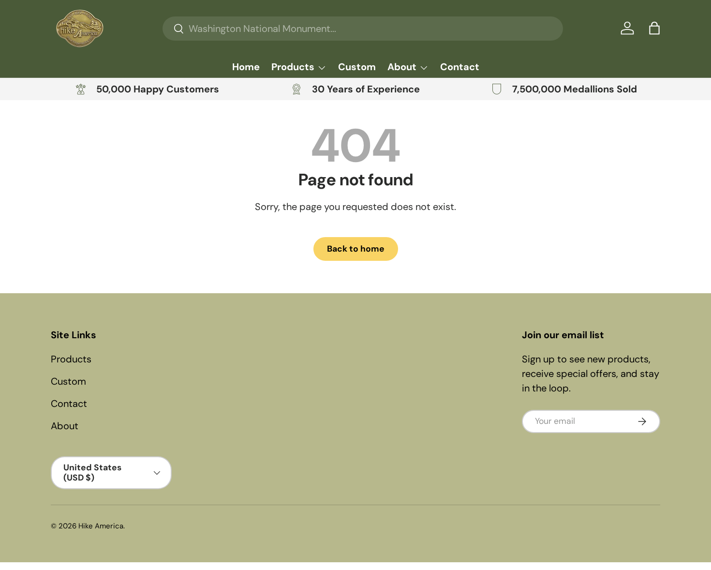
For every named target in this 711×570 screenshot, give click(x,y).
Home (246, 66)
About (401, 66)
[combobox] (363, 28)
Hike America (100, 526)
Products (292, 66)
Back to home (356, 248)
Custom (357, 66)
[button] (654, 28)
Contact (459, 66)
